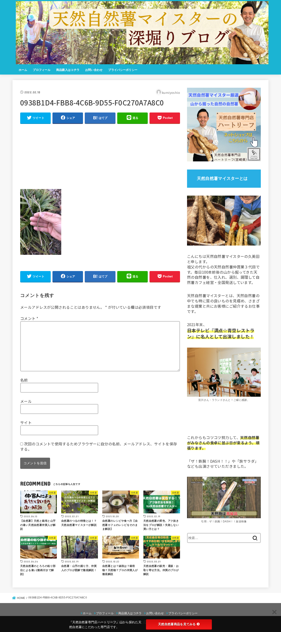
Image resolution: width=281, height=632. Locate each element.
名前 (24, 380)
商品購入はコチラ (67, 69)
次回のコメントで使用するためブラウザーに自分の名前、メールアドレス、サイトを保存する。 (98, 446)
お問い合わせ (94, 69)
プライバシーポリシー (122, 69)
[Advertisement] (100, 158)
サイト (26, 422)
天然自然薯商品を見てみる (177, 624)
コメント (29, 318)
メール (26, 401)
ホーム (23, 69)
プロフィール (41, 69)
